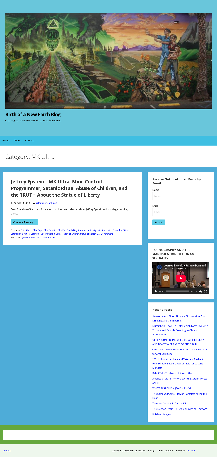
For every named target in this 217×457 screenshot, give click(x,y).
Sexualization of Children (67, 233)
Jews (104, 230)
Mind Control (114, 230)
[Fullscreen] (205, 291)
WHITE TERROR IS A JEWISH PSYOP (171, 388)
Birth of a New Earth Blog (32, 114)
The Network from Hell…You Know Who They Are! (180, 409)
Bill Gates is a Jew (161, 414)
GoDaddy (190, 450)
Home (5, 140)
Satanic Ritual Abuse (20, 233)
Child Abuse (26, 230)
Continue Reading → (24, 222)
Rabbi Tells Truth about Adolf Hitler (172, 373)
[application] (180, 278)
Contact (29, 140)
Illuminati (82, 230)
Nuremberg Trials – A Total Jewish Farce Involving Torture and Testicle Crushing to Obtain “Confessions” (180, 330)
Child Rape (38, 230)
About (17, 140)
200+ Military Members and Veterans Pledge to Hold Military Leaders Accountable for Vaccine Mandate (178, 363)
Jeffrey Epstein (94, 230)
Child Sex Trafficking (67, 230)
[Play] (156, 291)
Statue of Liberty (88, 233)
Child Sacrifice (50, 230)
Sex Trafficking (48, 233)
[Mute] (200, 291)
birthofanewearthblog (46, 202)
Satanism (35, 233)
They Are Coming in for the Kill (169, 403)
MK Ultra (125, 230)
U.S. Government (105, 233)
